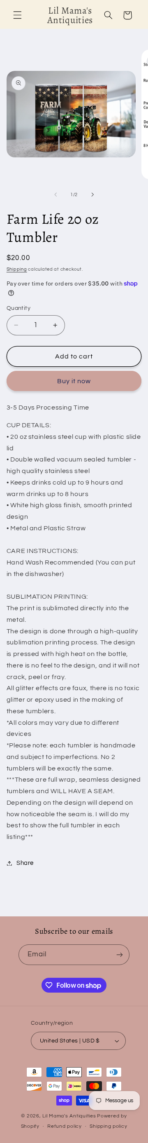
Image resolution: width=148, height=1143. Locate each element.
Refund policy (64, 1126)
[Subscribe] (119, 954)
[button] (17, 15)
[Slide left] (55, 194)
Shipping (17, 269)
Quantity (18, 308)
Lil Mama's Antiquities (69, 1116)
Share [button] (25, 863)
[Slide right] (92, 194)
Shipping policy (108, 1126)
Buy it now (74, 381)
